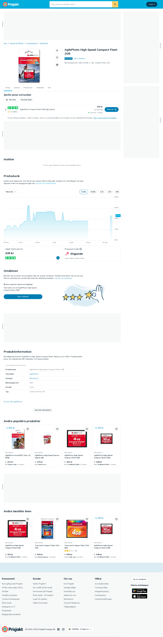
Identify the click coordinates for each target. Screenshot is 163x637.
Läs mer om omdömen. (63, 278)
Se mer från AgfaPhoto (13, 402)
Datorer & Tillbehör (17, 43)
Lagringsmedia (31, 43)
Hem (5, 43)
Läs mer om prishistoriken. (46, 183)
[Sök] (115, 4)
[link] (18, 446)
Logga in (151, 4)
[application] (62, 220)
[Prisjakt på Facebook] (58, 629)
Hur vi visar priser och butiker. (105, 118)
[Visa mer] (6, 109)
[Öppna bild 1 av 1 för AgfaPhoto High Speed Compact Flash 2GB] (29, 66)
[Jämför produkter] (57, 64)
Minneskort (44, 43)
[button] (57, 50)
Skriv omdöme (79, 58)
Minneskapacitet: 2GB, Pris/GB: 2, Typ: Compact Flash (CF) (87, 63)
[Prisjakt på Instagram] (63, 629)
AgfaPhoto (34, 374)
